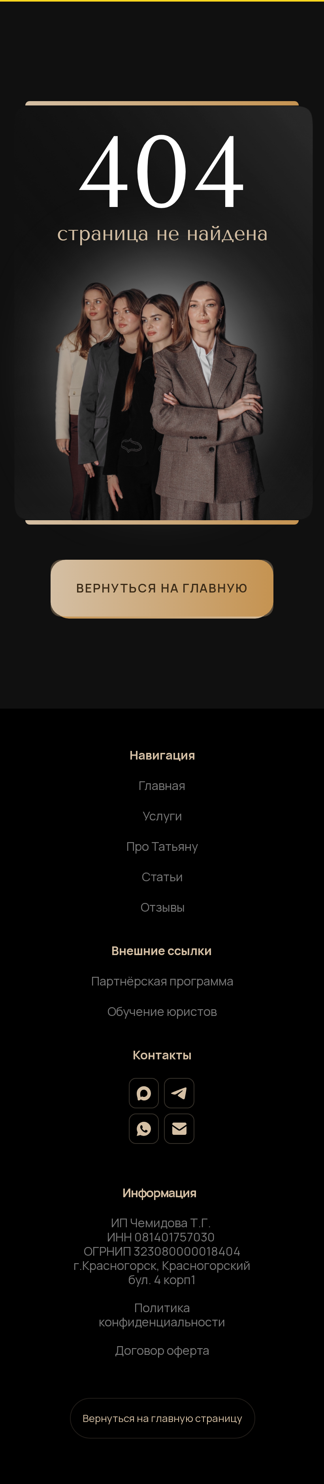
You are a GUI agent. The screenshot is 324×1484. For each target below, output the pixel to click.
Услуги (162, 815)
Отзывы (163, 907)
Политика (162, 1307)
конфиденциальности (162, 1321)
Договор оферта (162, 1350)
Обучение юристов (162, 1011)
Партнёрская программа (162, 980)
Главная (162, 785)
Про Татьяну (162, 846)
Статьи (162, 876)
